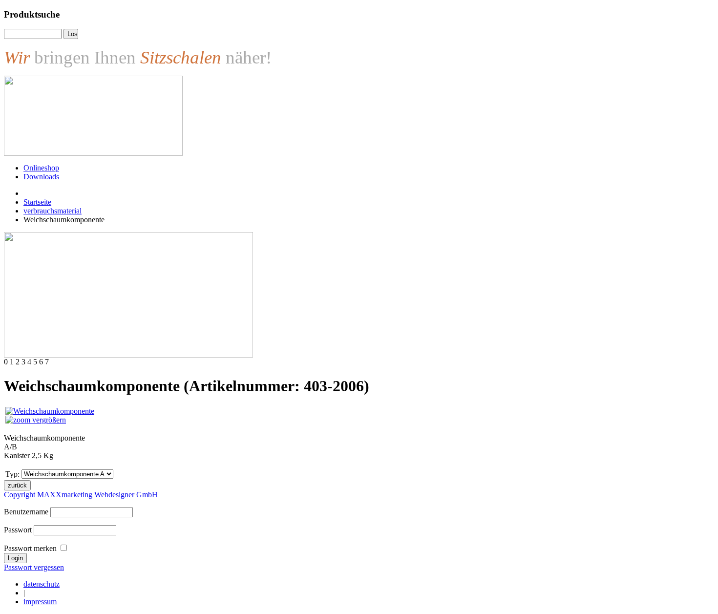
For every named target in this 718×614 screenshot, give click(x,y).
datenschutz (41, 584)
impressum (40, 601)
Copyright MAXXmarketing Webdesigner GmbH (81, 494)
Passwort (18, 530)
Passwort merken (30, 548)
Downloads (41, 176)
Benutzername (26, 512)
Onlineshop (41, 168)
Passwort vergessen (34, 567)
